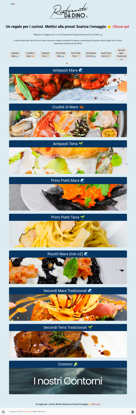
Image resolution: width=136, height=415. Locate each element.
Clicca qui (121, 26)
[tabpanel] (15, 54)
